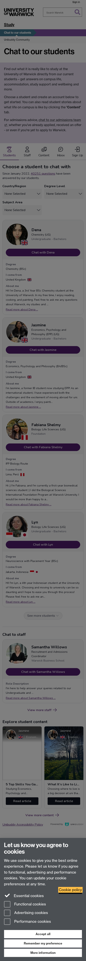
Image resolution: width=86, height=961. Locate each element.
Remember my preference (43, 943)
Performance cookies (32, 921)
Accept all (43, 934)
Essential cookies (28, 895)
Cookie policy (70, 890)
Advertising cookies (30, 913)
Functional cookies (29, 904)
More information (43, 953)
